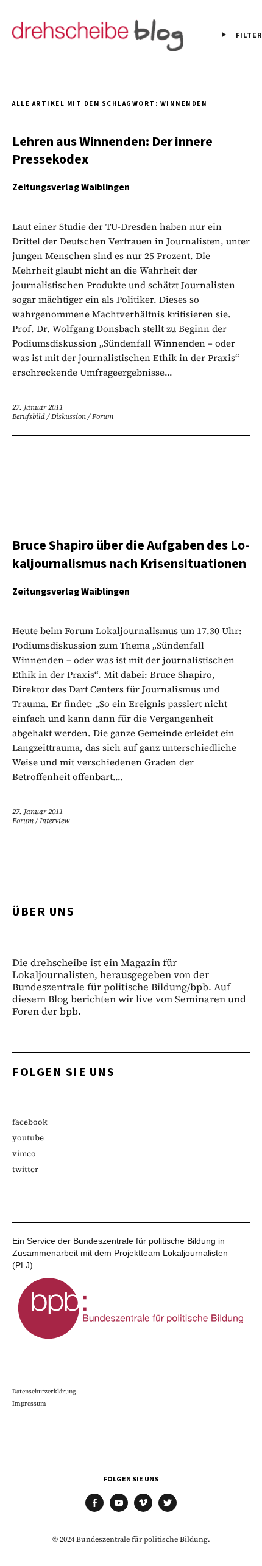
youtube (28, 1138)
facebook (30, 1122)
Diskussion (68, 416)
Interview (54, 821)
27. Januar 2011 (37, 407)
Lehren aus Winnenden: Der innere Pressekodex (112, 151)
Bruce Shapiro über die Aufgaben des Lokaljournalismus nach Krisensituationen (130, 554)
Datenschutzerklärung (44, 1391)
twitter (25, 1169)
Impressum (29, 1403)
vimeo (24, 1153)
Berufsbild (28, 416)
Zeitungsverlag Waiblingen (71, 187)
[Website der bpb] (131, 1342)
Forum (102, 416)
